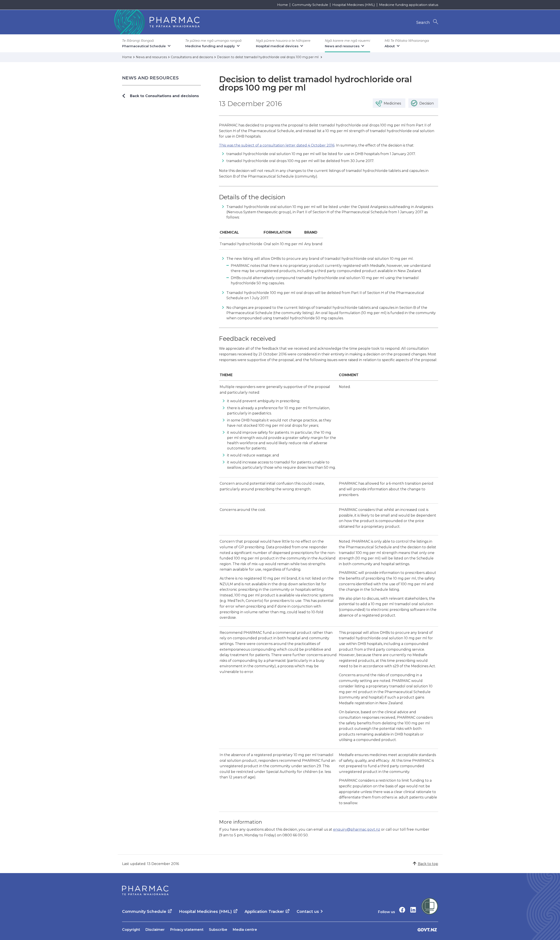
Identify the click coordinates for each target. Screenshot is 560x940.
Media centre (245, 930)
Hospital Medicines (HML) (353, 5)
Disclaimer (155, 930)
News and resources (150, 77)
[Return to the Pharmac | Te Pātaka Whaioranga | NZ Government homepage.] (156, 22)
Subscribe (218, 930)
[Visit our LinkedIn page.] (413, 910)
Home (282, 5)
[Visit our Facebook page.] (402, 910)
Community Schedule (310, 5)
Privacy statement (186, 930)
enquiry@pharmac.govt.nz (356, 829)
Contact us (308, 911)
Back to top (428, 864)
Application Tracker (264, 911)
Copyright (131, 930)
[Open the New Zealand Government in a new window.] (427, 929)
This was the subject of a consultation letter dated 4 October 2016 (276, 145)
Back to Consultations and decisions (164, 96)
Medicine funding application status (408, 5)
